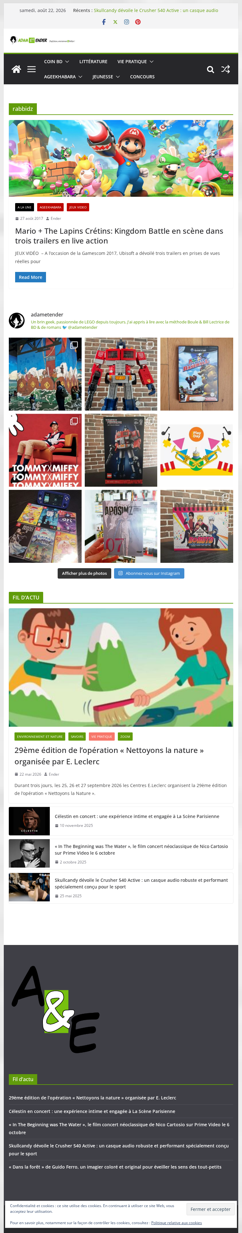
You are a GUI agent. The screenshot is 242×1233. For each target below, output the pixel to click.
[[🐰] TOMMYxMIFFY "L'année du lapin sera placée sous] (45, 450)
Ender (56, 218)
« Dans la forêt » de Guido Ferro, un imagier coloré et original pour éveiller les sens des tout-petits (115, 1167)
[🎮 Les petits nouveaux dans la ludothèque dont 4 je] (45, 526)
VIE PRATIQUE (132, 61)
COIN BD (53, 61)
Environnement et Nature (40, 736)
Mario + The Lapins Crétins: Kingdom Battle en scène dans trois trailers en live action (119, 236)
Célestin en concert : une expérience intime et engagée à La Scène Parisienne (137, 816)
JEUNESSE (103, 77)
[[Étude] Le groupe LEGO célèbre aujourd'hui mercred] (196, 450)
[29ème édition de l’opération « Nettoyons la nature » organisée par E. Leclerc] (121, 667)
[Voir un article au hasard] (225, 69)
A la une (25, 207)
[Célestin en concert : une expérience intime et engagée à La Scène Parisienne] (29, 821)
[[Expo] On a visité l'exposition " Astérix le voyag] (45, 374)
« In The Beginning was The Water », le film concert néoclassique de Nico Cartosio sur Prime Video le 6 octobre (141, 849)
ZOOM (125, 736)
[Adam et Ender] (16, 69)
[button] (65, 61)
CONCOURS (142, 77)
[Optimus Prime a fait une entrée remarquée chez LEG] (121, 450)
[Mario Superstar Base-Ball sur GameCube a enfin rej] (196, 374)
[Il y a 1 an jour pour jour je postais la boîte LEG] (121, 374)
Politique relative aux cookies (176, 1222)
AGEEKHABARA (60, 77)
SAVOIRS (77, 736)
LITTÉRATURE (93, 61)
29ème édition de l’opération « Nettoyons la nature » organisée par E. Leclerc (109, 756)
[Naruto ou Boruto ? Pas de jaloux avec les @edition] (196, 526)
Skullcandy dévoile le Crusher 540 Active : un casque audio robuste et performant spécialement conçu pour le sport (156, 13)
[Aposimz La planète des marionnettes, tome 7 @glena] (121, 526)
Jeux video (78, 207)
